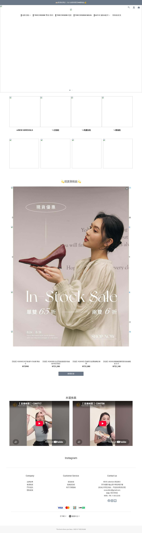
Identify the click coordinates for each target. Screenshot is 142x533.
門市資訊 (30, 487)
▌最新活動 (25, 15)
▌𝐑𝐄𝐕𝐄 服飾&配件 (101, 15)
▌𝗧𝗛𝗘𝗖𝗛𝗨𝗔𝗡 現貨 (63, 15)
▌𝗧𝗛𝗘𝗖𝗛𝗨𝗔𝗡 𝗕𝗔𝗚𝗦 (83, 15)
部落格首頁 (116, 15)
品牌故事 (30, 482)
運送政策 (71, 482)
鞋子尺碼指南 (71, 487)
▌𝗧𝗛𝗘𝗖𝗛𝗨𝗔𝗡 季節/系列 (43, 15)
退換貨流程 (71, 484)
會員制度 (30, 484)
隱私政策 (30, 490)
